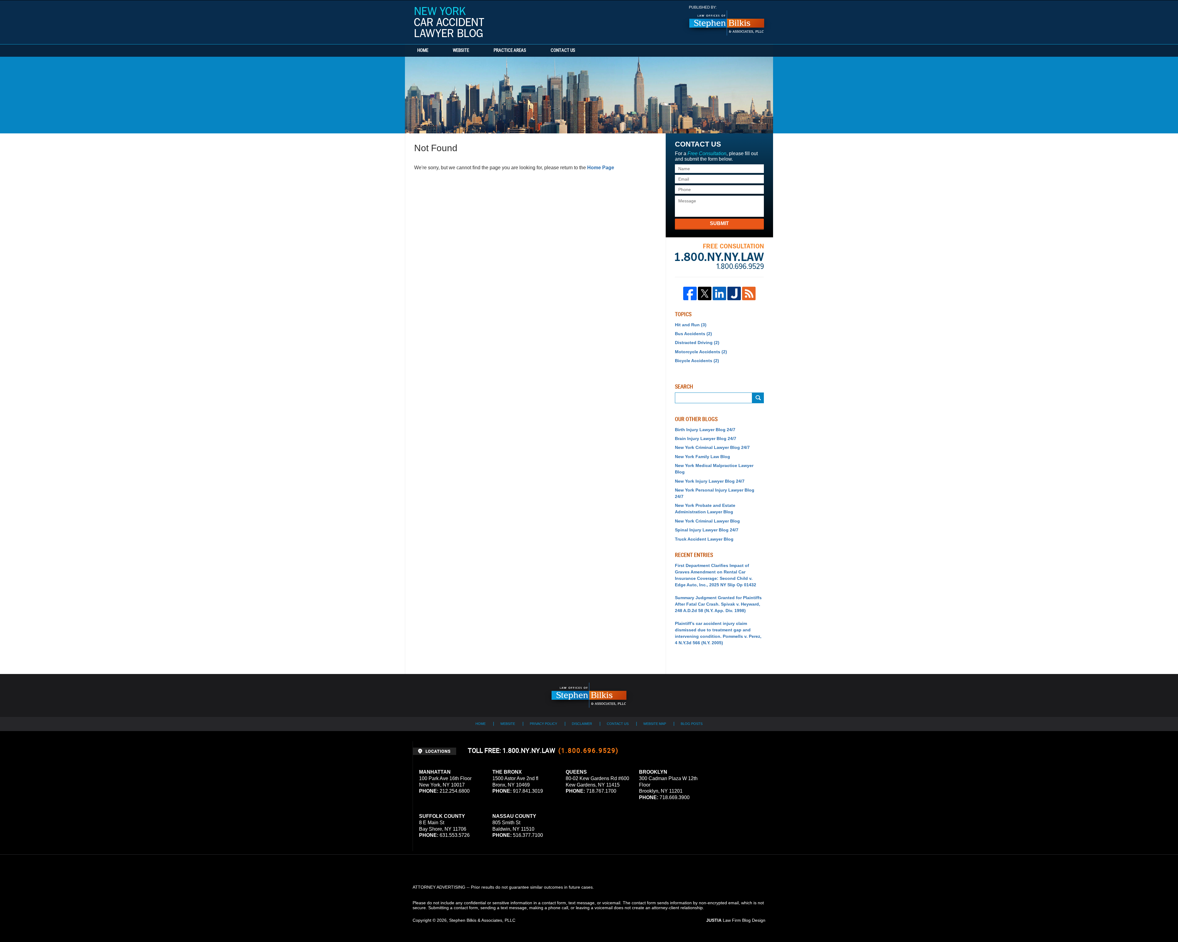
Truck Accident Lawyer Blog (704, 539)
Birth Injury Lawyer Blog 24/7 (705, 429)
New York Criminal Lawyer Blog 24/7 (712, 447)
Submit (719, 223)
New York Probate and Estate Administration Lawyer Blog (705, 508)
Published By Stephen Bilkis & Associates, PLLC (727, 21)
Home (422, 50)
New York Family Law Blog (702, 456)
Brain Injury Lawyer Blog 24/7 (705, 438)
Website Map (654, 724)
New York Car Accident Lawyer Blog (449, 22)
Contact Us (563, 50)
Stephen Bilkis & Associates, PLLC (482, 920)
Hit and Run (690, 324)
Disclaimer (582, 724)
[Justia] (734, 293)
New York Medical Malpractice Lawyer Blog (714, 468)
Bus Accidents (693, 333)
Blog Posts (692, 724)
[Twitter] (704, 293)
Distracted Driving (697, 342)
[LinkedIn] (719, 293)
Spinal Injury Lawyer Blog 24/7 (706, 529)
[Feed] (748, 293)
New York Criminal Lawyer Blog (707, 521)
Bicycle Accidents (697, 360)
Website (461, 50)
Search (758, 397)
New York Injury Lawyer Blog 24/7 (710, 481)
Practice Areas (510, 50)
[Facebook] (690, 293)
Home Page (600, 167)
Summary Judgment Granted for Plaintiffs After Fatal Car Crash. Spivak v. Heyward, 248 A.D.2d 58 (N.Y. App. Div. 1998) (718, 604)
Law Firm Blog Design (735, 920)
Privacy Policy (543, 724)
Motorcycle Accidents (701, 351)
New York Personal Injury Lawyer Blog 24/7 (714, 493)
